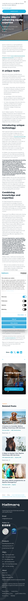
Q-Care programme (10, 337)
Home (3, 495)
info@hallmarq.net (7, 518)
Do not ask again (6, 8)
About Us (4, 572)
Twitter (7, 525)
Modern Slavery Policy (7, 593)
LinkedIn (5, 525)
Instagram (9, 525)
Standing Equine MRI (20, 136)
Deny (14, 327)
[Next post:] (25, 359)
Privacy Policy (5, 591)
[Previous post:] (3, 359)
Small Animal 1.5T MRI (8, 548)
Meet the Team (6, 575)
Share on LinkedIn (21, 352)
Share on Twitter (15, 352)
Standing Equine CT (7, 545)
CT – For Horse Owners (8, 561)
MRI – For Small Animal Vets (9, 564)
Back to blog (7, 35)
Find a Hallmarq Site (7, 577)
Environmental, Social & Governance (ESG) (13, 579)
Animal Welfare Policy (20, 593)
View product (13, 389)
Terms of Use (5, 595)
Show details (21, 314)
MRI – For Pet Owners (8, 566)
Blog (8, 495)
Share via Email (18, 352)
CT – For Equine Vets (7, 559)
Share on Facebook (12, 352)
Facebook (3, 525)
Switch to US (14, 11)
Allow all (14, 319)
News (5, 31)
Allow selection (14, 323)
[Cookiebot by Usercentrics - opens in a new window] (20, 273)
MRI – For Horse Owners (8, 557)
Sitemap (13, 595)
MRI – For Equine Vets (8, 554)
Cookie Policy (14, 591)
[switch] (24, 301)
